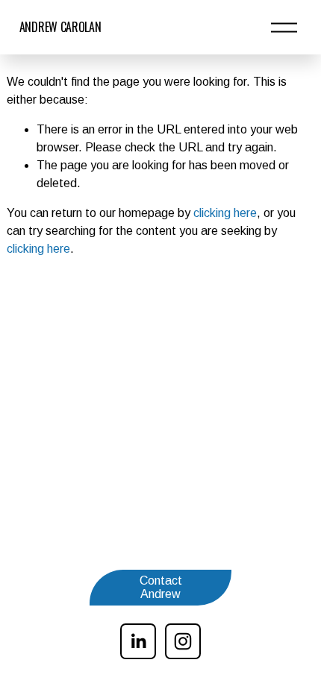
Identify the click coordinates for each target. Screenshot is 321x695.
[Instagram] (183, 641)
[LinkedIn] (138, 641)
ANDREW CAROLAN (60, 27)
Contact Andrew (161, 587)
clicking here (225, 213)
